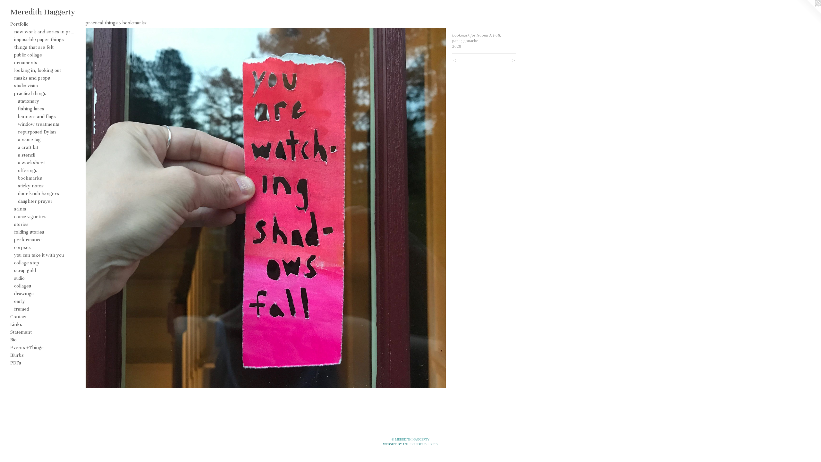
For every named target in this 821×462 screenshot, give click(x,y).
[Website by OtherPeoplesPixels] (808, 13)
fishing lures (31, 109)
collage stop (26, 263)
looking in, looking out (37, 70)
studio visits (26, 86)
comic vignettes (30, 216)
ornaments (25, 62)
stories (21, 224)
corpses (22, 247)
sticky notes (31, 186)
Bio (13, 340)
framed (21, 309)
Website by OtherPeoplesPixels (410, 444)
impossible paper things (39, 39)
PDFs (15, 363)
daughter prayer (35, 201)
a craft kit (28, 147)
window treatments (38, 124)
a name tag (29, 139)
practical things (30, 93)
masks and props (32, 78)
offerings (27, 170)
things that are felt (34, 47)
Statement (21, 332)
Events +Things (27, 347)
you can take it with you (39, 255)
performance (28, 240)
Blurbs (17, 355)
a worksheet (31, 163)
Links (16, 324)
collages (22, 286)
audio (19, 278)
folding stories (29, 232)
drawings (24, 293)
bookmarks (30, 178)
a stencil (26, 155)
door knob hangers (38, 193)
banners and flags (37, 116)
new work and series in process (44, 32)
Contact (18, 317)
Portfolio (19, 24)
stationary (28, 101)
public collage (28, 55)
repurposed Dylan (37, 132)
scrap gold (25, 270)
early (19, 301)
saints (20, 209)
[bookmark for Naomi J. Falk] (266, 208)
